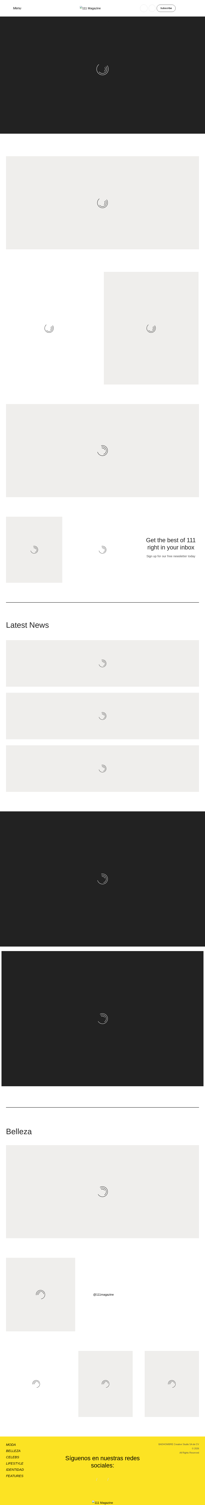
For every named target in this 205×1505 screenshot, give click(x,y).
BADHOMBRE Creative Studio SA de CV (178, 1444)
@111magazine (103, 1294)
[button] (13, 8)
